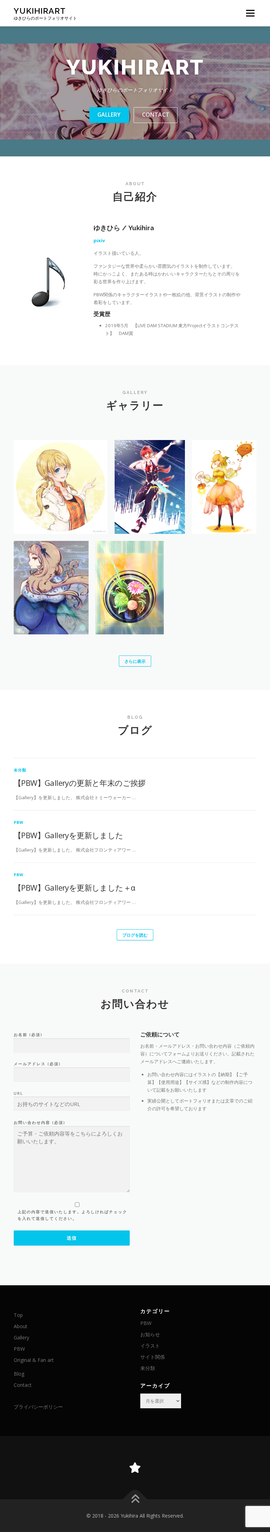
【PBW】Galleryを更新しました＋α (74, 887)
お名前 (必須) (28, 1034)
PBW (19, 822)
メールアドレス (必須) (37, 1063)
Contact (155, 114)
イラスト (150, 1345)
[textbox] (198, 1035)
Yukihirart (40, 10)
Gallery (109, 114)
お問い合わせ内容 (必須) (39, 1122)
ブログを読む (135, 935)
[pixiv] (135, 1467)
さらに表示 (135, 661)
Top (18, 1315)
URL (18, 1093)
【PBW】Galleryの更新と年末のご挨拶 (80, 782)
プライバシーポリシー (38, 1406)
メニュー (250, 13)
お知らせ (150, 1334)
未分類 (20, 770)
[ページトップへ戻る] (135, 1499)
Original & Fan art (34, 1360)
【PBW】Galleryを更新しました (68, 835)
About (20, 1326)
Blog (19, 1373)
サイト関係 (152, 1356)
